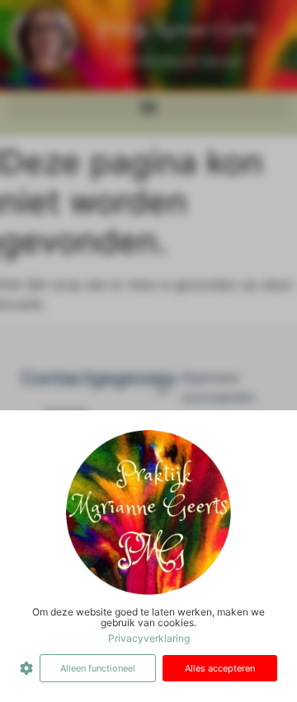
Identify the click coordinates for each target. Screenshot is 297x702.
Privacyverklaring (149, 638)
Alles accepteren (220, 668)
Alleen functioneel (97, 668)
